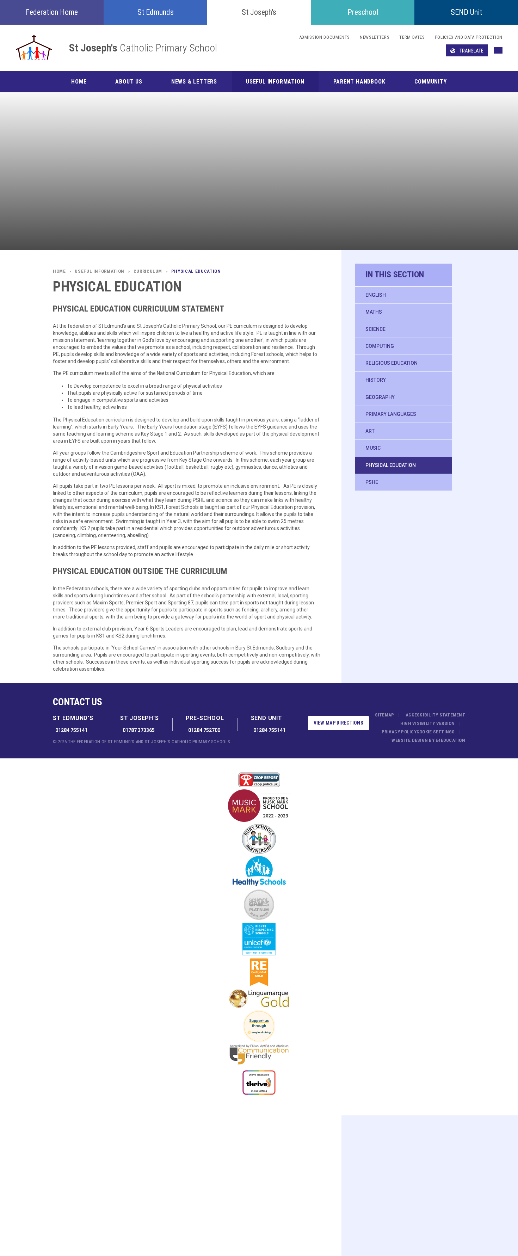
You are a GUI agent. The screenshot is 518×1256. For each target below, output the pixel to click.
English (375, 295)
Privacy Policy (399, 731)
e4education (450, 740)
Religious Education (391, 363)
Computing (379, 346)
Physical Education (390, 465)
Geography (380, 397)
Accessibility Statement (435, 715)
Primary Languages (390, 414)
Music (373, 448)
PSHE (371, 482)
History (375, 380)
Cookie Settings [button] (436, 731)
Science (375, 329)
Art (370, 431)
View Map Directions (338, 723)
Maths (373, 312)
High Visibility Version (427, 723)
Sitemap (384, 715)
